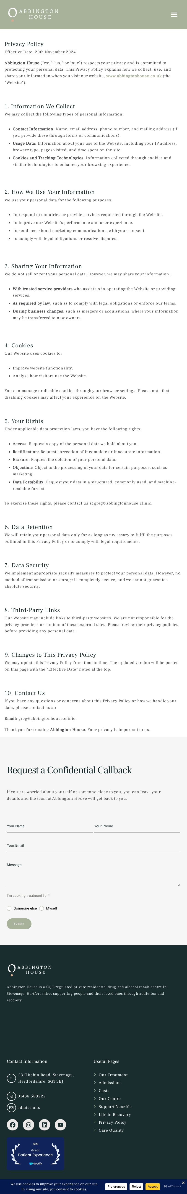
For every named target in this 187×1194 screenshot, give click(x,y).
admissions (29, 1107)
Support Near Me (115, 1106)
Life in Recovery (115, 1114)
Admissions (110, 1082)
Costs (104, 1090)
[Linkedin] (44, 1124)
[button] (174, 1174)
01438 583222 (32, 1096)
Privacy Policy (113, 1122)
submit (19, 923)
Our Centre (110, 1098)
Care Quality (111, 1130)
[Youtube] (60, 1124)
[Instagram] (28, 1124)
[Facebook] (12, 1124)
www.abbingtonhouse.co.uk (134, 76)
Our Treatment (113, 1075)
